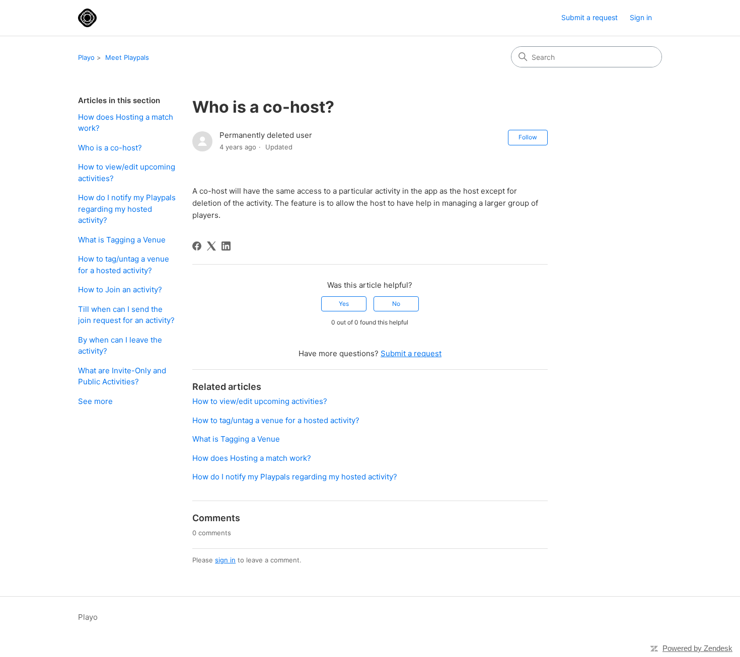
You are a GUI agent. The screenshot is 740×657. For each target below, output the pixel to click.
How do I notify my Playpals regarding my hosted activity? (127, 209)
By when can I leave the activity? (120, 345)
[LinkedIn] (226, 246)
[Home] (87, 18)
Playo (86, 57)
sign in (225, 560)
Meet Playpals (127, 57)
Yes (344, 303)
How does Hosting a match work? (125, 122)
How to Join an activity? (120, 289)
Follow (528, 137)
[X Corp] (211, 246)
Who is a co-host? (110, 147)
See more (95, 401)
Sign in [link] (641, 17)
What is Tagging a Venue (122, 239)
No (396, 303)
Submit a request (589, 17)
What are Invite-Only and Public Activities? (122, 376)
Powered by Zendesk (697, 648)
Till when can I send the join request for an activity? (126, 314)
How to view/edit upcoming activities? (126, 172)
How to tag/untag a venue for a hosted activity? (123, 264)
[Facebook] (196, 246)
